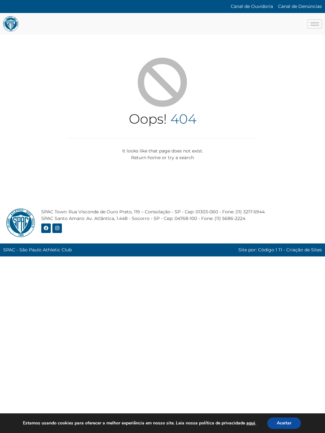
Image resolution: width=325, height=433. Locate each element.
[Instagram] (57, 228)
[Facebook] (46, 228)
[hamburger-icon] (315, 24)
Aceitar (284, 423)
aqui (250, 423)
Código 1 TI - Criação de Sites (290, 250)
